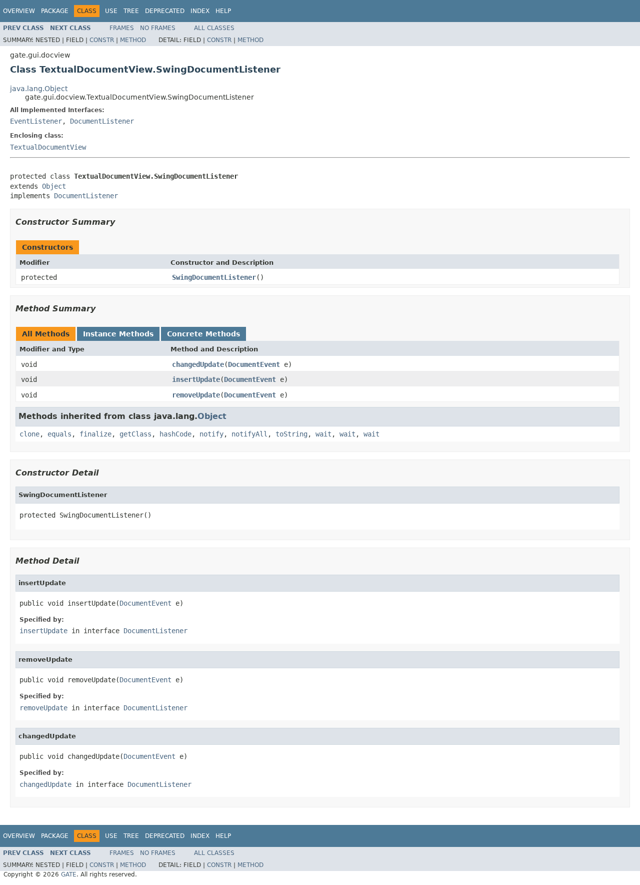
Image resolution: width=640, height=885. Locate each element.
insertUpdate (196, 379)
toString (292, 434)
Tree (131, 11)
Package (54, 11)
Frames (122, 28)
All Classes (214, 28)
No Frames (158, 28)
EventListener (36, 121)
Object (54, 186)
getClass (136, 434)
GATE (68, 874)
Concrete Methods (203, 334)
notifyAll (250, 434)
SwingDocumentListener (214, 277)
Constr (102, 40)
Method (133, 40)
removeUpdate (196, 395)
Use (111, 11)
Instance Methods (118, 334)
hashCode (176, 434)
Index (200, 11)
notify (212, 434)
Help (223, 11)
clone (30, 434)
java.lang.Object (39, 89)
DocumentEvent (254, 364)
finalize (96, 434)
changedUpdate (198, 364)
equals (60, 434)
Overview (19, 11)
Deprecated (164, 11)
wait (324, 434)
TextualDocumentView (48, 147)
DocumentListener (102, 121)
